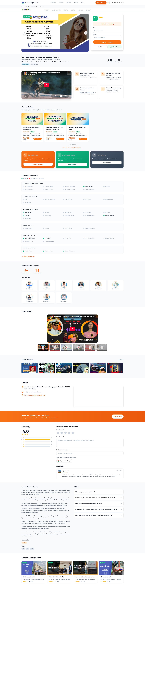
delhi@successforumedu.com (33, 392)
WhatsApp (115, 47)
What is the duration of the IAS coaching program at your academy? (96, 509)
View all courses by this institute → (72, 147)
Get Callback (101, 2)
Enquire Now (118, 416)
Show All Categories (28, 256)
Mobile (94, 34)
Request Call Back (38, 164)
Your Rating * (60, 430)
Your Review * (60, 437)
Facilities (66, 10)
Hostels (76, 2)
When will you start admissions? (85, 492)
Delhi (33, 6)
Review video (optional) (62, 450)
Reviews (88, 10)
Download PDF (72, 164)
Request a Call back (107, 42)
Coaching (53, 2)
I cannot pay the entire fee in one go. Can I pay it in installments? (95, 497)
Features (46, 10)
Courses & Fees (56, 10)
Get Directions (107, 162)
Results (73, 10)
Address (80, 10)
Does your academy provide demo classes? (88, 503)
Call (101, 47)
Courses (61, 2)
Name (94, 27)
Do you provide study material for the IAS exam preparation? (94, 515)
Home (22, 6)
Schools (68, 2)
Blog (82, 2)
